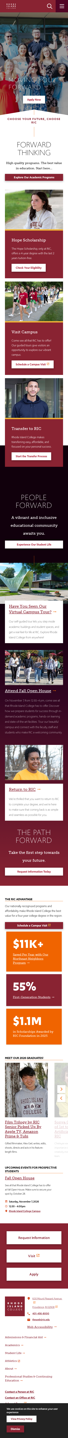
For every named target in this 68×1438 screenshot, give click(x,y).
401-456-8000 (40, 1313)
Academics (12, 1345)
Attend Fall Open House (28, 690)
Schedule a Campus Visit (31, 364)
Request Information (34, 1237)
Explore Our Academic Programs (34, 177)
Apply (34, 1274)
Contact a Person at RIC (19, 1392)
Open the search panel (50, 6)
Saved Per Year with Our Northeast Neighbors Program (30, 959)
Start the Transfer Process (31, 456)
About (9, 1368)
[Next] (61, 1089)
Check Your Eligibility (29, 268)
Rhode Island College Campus (24, 1211)
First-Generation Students (32, 997)
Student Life (13, 1353)
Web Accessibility (40, 1327)
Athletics (11, 1361)
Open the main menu (62, 6)
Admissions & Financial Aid (24, 1337)
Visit (31, 1256)
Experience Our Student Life (34, 545)
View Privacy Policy (21, 1419)
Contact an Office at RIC (20, 1398)
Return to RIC (22, 789)
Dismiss (15, 1429)
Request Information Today (34, 872)
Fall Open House (19, 1178)
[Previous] (61, 1098)
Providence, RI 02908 (43, 1307)
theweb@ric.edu (41, 1319)
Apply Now (34, 100)
